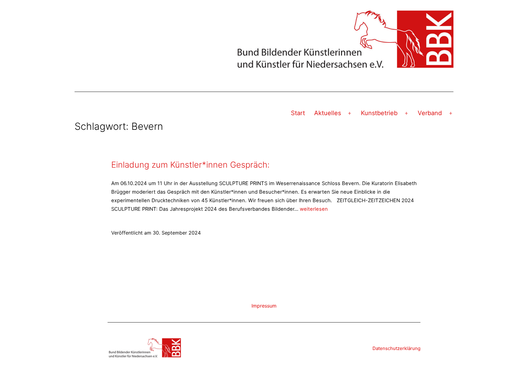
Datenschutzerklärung (396, 348)
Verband (430, 113)
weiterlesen (314, 209)
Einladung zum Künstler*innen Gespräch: (190, 165)
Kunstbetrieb (379, 113)
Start (298, 113)
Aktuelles (327, 113)
